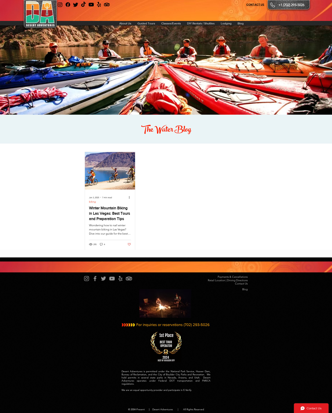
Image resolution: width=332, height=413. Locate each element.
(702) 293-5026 (197, 325)
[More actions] (130, 197)
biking (92, 201)
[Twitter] (103, 278)
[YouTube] (112, 278)
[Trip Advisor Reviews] (107, 5)
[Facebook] (68, 5)
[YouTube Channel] (91, 5)
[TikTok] (83, 5)
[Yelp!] (120, 278)
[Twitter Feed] (76, 5)
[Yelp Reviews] (99, 5)
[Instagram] (60, 5)
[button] (125, 23)
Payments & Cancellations (232, 276)
